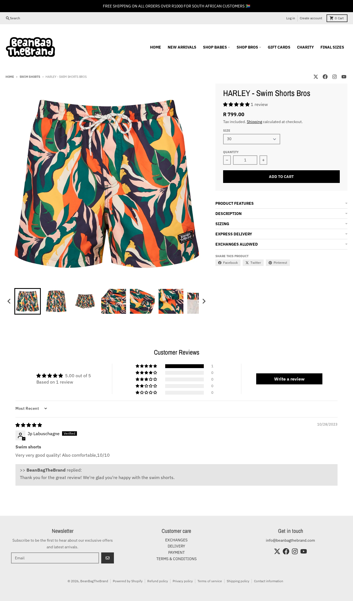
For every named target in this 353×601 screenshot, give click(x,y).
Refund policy (157, 581)
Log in (290, 18)
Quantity (231, 152)
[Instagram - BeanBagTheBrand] (334, 76)
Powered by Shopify (128, 581)
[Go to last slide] (9, 301)
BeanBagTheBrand (94, 581)
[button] (27, 301)
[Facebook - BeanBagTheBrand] (325, 76)
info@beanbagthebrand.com (290, 540)
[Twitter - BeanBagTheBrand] (315, 76)
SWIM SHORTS (30, 77)
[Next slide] (204, 301)
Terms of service (209, 581)
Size (226, 130)
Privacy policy (183, 581)
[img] (28, 425)
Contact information (268, 581)
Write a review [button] (289, 379)
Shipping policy (238, 581)
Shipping (254, 121)
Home (10, 77)
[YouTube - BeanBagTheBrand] (343, 76)
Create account (311, 18)
